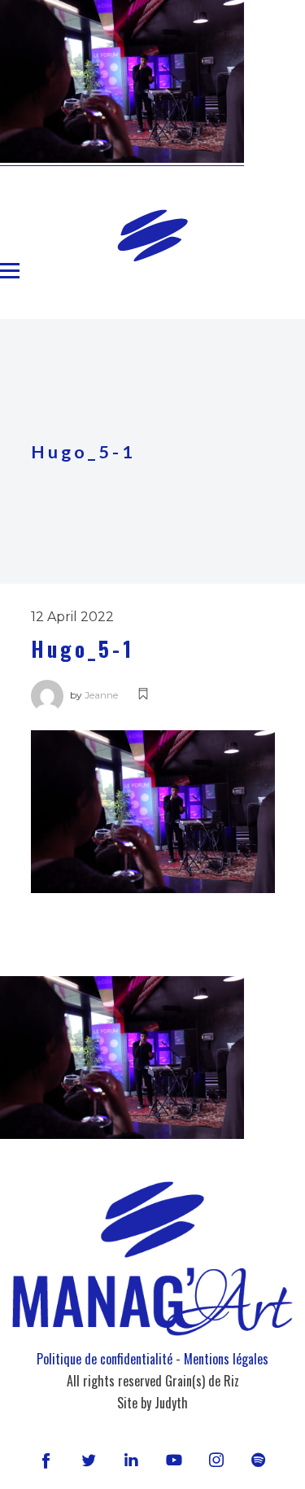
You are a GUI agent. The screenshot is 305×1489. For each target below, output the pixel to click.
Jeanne (101, 695)
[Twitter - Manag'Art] (89, 1460)
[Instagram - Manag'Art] (216, 1460)
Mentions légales (226, 1359)
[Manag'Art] (152, 235)
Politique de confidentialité (104, 1359)
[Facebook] (46, 1460)
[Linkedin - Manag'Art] (131, 1460)
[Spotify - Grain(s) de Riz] (258, 1460)
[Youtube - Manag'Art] (174, 1460)
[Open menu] (10, 271)
